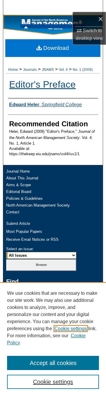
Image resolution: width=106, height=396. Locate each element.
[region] (53, 339)
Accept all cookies (53, 363)
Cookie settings (70, 328)
